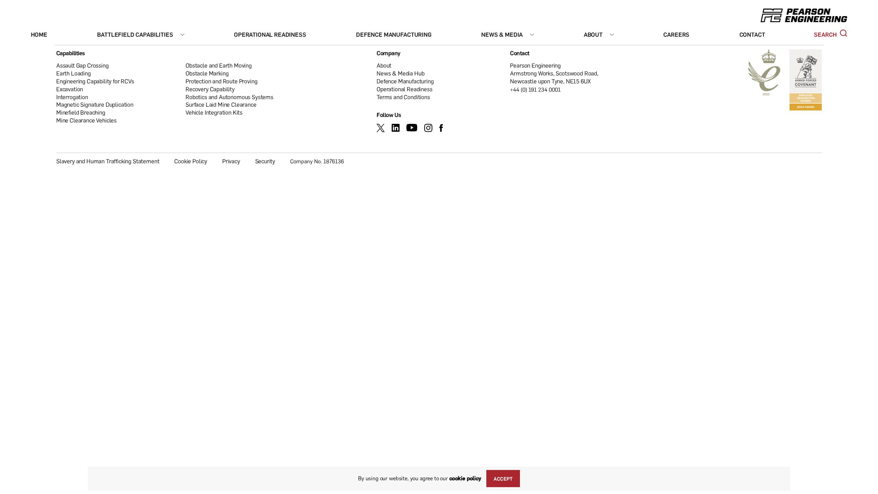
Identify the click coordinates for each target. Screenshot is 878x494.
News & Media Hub (400, 73)
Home (39, 34)
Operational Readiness (270, 34)
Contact (752, 34)
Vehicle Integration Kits (214, 112)
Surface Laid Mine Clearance (221, 104)
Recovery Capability (210, 89)
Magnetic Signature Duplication (94, 104)
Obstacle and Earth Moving (219, 65)
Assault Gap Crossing (82, 65)
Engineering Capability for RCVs (95, 81)
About (593, 34)
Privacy (231, 161)
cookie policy (465, 478)
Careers (676, 34)
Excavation (69, 89)
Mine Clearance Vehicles (86, 120)
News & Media (502, 34)
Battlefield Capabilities (135, 34)
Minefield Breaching (80, 112)
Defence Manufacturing (393, 34)
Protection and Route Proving (221, 81)
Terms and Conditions (403, 97)
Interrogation (72, 97)
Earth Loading (73, 73)
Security (265, 161)
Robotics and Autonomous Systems (229, 97)
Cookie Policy (190, 161)
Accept (503, 478)
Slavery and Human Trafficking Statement (107, 161)
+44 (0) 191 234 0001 (535, 89)
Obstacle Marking (207, 73)
